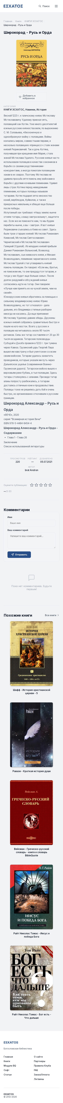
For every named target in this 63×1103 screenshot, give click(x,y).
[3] (41, 485)
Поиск (46, 6)
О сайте (38, 1056)
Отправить (21, 554)
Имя (9, 517)
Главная (8, 21)
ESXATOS (11, 1042)
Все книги (50, 615)
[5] (50, 485)
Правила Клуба (42, 1065)
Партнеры (39, 1061)
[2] (36, 485)
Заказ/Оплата (42, 1074)
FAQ (36, 1070)
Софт (6, 1070)
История (41, 109)
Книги (18, 21)
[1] (32, 485)
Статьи (8, 1074)
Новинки (30, 109)
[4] (45, 485)
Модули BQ (10, 1065)
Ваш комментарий (17, 530)
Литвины (39, 1079)
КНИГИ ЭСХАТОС (34, 21)
